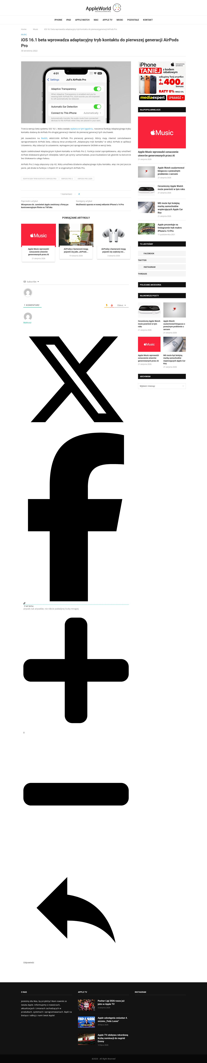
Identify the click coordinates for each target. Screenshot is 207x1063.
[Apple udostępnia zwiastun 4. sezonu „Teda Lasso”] (86, 1022)
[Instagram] (27, 7)
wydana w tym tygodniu (81, 128)
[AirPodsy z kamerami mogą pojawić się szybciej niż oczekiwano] (113, 235)
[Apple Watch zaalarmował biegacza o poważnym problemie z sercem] (146, 172)
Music (120, 20)
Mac (96, 20)
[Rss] (33, 7)
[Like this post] (81, 194)
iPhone (58, 20)
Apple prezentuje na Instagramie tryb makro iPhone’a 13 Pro (170, 227)
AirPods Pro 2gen (85, 179)
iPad (68, 20)
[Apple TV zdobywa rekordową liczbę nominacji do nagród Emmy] (86, 1039)
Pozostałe (133, 20)
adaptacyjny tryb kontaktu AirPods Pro (39, 179)
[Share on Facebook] (84, 194)
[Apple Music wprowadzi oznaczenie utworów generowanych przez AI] (38, 235)
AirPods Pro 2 (67, 179)
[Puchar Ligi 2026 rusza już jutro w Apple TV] (86, 1005)
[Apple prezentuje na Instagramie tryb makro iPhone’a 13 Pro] (146, 228)
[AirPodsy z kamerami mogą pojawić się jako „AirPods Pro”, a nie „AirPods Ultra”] (76, 235)
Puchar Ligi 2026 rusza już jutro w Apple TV (111, 1002)
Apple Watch (82, 20)
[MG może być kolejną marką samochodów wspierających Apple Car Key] (146, 207)
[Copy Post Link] (88, 194)
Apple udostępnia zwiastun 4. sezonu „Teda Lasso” (113, 1019)
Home (23, 29)
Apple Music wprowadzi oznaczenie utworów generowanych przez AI (38, 252)
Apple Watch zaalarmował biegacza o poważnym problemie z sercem (171, 170)
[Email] (36, 7)
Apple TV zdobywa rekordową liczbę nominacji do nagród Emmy (113, 1038)
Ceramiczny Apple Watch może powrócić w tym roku (171, 188)
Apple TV (107, 20)
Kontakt (148, 20)
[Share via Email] (92, 194)
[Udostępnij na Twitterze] (76, 431)
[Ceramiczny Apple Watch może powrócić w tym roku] (146, 190)
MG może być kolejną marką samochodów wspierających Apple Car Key (170, 208)
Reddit (44, 138)
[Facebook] (22, 7)
